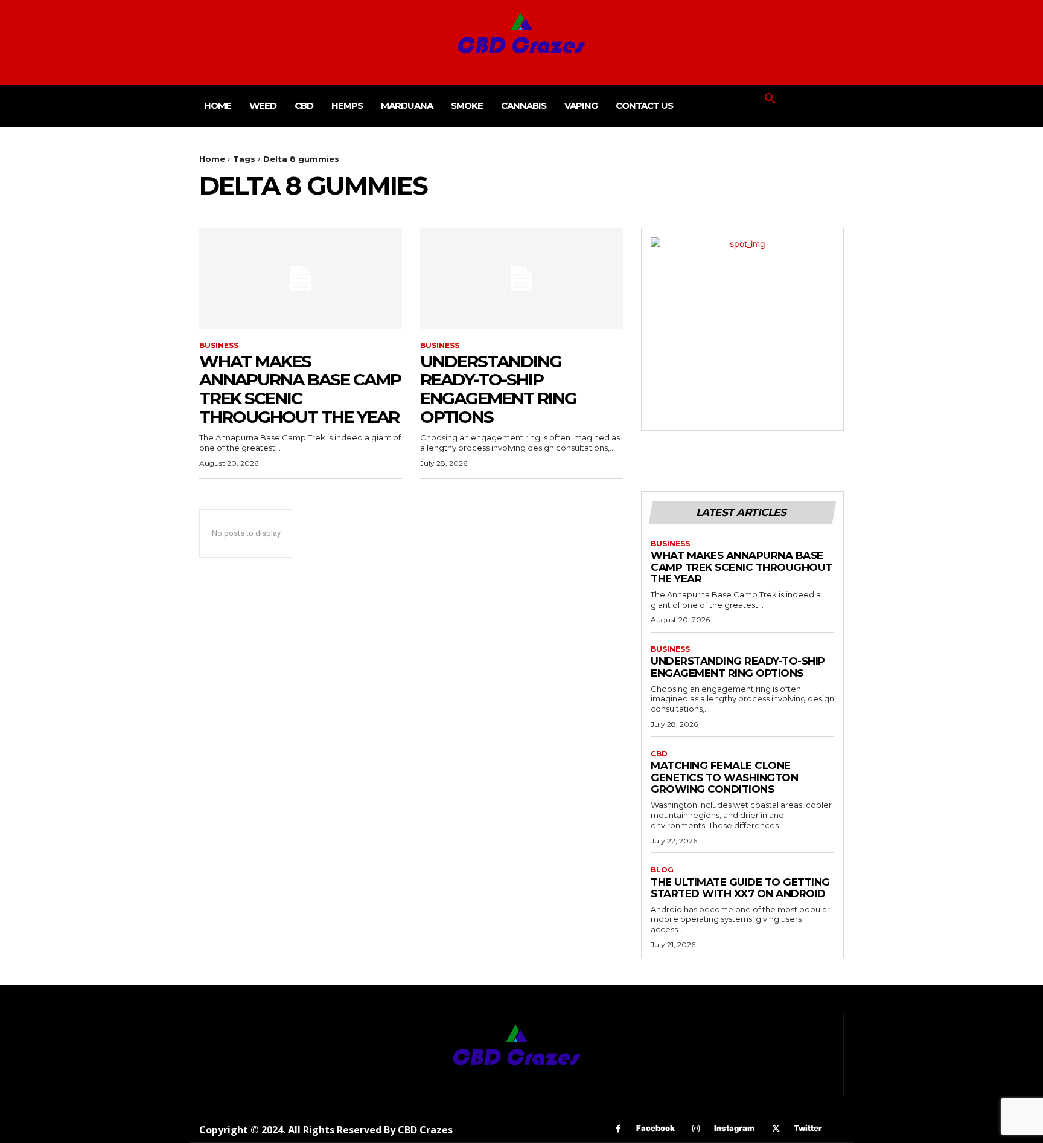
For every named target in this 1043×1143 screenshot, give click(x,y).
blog (662, 870)
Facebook (655, 1128)
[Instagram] (696, 1128)
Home (212, 159)
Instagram (734, 1128)
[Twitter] (775, 1128)
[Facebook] (618, 1128)
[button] (770, 99)
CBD (659, 754)
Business (218, 345)
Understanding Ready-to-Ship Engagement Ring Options (498, 389)
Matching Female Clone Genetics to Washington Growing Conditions (724, 777)
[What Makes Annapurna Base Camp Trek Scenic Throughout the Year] (300, 278)
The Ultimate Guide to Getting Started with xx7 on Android (740, 888)
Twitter (808, 1128)
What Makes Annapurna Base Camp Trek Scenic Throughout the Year (300, 389)
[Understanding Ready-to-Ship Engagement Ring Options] (521, 278)
